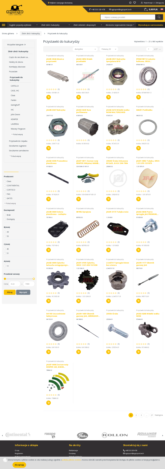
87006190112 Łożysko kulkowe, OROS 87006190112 (145, 60)
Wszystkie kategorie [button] (15, 44)
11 (8, 266)
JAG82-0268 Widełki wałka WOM (147, 315)
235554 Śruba (112, 314)
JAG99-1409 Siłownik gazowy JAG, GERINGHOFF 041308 (87, 315)
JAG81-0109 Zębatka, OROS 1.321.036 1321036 (86, 264)
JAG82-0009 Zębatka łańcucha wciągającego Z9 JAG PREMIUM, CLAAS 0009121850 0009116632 (57, 264)
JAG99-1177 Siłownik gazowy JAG (145, 264)
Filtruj (9, 292)
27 (152, 415)
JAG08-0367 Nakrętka (55, 110)
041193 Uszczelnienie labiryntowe (55, 315)
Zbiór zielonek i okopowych (84, 25)
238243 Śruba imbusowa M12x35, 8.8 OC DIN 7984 (117, 162)
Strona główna (8, 33)
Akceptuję (19, 465)
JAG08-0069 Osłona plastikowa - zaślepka (56, 213)
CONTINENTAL (13, 185)
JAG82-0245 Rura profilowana (83, 111)
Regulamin (19, 453)
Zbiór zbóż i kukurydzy (50, 25)
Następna (159, 415)
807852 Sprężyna (83, 212)
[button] (85, 49)
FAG (8, 194)
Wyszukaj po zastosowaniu (150, 25)
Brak (8, 215)
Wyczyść (23, 292)
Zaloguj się (160, 3)
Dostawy (72, 453)
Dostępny (11, 219)
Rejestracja (148, 3)
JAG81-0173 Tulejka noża (117, 212)
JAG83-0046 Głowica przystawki (55, 60)
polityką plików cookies (71, 459)
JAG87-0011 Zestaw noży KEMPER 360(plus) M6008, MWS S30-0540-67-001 (87, 162)
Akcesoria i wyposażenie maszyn (119, 25)
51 (8, 253)
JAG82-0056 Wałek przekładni (84, 60)
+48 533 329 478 (98, 9)
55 (8, 236)
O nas (17, 450)
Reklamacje (73, 450)
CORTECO (11, 190)
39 (8, 232)
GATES (9, 198)
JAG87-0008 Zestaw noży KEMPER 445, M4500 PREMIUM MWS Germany (57, 366)
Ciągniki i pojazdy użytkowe (20, 25)
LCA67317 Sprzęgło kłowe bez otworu (117, 264)
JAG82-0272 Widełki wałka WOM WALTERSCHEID (117, 111)
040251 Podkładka (144, 110)
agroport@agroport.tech (121, 9)
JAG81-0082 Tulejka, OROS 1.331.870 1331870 (148, 162)
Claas (9, 181)
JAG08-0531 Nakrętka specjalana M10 (115, 60)
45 (8, 249)
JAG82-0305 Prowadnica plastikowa (56, 162)
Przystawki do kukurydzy (55, 56)
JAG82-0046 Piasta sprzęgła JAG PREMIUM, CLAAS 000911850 (146, 213)
